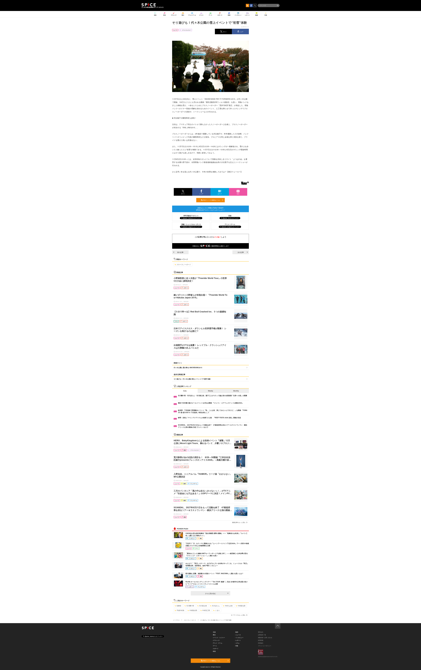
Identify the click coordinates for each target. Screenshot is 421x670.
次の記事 (241, 252)
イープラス (176, 620)
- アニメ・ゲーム (217, 643)
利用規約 (260, 643)
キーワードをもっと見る (238, 615)
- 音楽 (214, 632)
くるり (217, 610)
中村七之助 (229, 606)
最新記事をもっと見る (238, 522)
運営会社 (260, 632)
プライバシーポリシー (264, 646)
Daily (185, 391)
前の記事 (180, 252)
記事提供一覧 (262, 635)
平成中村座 (180, 610)
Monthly (236, 391)
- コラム (237, 643)
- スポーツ (215, 648)
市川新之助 (203, 606)
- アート (214, 646)
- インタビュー (239, 637)
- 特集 (236, 646)
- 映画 (214, 651)
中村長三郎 (206, 610)
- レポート (238, 640)
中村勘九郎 (241, 606)
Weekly (210, 391)
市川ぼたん (216, 606)
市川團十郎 (190, 606)
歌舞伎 (179, 606)
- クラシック (216, 640)
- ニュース (238, 635)
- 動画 (236, 632)
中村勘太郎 (193, 610)
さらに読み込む (210, 593)
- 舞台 (214, 635)
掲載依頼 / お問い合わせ (265, 637)
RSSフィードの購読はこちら (211, 200)
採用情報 (260, 640)
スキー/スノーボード (184, 264)
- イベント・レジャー (218, 637)
